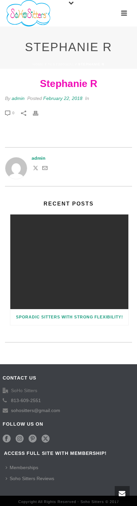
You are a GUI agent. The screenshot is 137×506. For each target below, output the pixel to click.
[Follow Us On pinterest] (33, 439)
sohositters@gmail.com (35, 410)
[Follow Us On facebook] (7, 439)
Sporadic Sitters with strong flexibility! (69, 317)
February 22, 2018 (62, 98)
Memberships (24, 467)
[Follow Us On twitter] (46, 439)
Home (38, 64)
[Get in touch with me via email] (45, 169)
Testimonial (61, 64)
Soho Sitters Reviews (32, 478)
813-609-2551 (26, 400)
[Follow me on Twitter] (35, 169)
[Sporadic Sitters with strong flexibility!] (69, 261)
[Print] (39, 113)
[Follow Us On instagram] (20, 439)
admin (18, 98)
